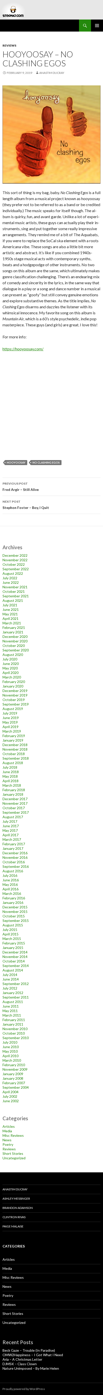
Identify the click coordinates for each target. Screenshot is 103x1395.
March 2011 (11, 1015)
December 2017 (15, 799)
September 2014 (15, 965)
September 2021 (15, 596)
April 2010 (10, 1056)
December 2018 (15, 745)
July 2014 (9, 974)
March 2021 (11, 623)
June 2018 (10, 772)
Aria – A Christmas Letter (22, 1359)
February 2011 (13, 1020)
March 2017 (11, 839)
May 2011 (10, 1011)
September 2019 (15, 704)
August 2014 (12, 970)
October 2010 (13, 1033)
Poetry (7, 1144)
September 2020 (15, 650)
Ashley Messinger (16, 1198)
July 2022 (9, 578)
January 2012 (12, 993)
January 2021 (12, 632)
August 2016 (12, 871)
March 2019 (11, 731)
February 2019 (13, 736)
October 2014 (13, 961)
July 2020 (9, 659)
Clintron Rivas (14, 1217)
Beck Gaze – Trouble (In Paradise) (28, 1350)
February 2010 (13, 1065)
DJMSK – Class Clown (19, 1364)
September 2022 (15, 569)
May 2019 (10, 722)
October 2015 (13, 916)
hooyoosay (16, 462)
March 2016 (11, 893)
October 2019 (13, 700)
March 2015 (11, 938)
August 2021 (12, 600)
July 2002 (9, 1096)
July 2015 (9, 929)
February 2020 (13, 681)
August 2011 (12, 1002)
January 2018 (12, 794)
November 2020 (15, 641)
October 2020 (13, 645)
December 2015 (15, 907)
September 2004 (15, 1087)
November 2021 (15, 587)
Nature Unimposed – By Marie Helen (30, 1368)
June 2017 (10, 826)
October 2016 (13, 862)
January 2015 (12, 947)
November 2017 (15, 803)
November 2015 (15, 911)
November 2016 (15, 857)
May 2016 (10, 884)
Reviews (9, 45)
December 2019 (15, 690)
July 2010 (9, 1042)
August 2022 (12, 573)
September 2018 (15, 758)
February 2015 (13, 943)
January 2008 (12, 1078)
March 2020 (11, 677)
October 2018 (13, 754)
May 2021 (10, 614)
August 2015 (12, 925)
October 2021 (13, 591)
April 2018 (10, 781)
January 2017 (12, 848)
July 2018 (9, 767)
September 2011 (15, 997)
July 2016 (9, 875)
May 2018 (10, 776)
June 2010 (10, 1047)
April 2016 (10, 889)
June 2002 (10, 1101)
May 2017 (10, 830)
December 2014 (15, 952)
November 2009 (15, 1069)
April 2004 (10, 1092)
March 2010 (11, 1060)
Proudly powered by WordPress (23, 1389)
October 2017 (13, 808)
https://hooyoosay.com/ (23, 348)
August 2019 (12, 709)
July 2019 (9, 713)
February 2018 (13, 790)
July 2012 (9, 988)
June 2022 (10, 582)
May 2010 (10, 1051)
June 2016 (10, 880)
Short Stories (12, 1153)
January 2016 (12, 902)
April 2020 (10, 672)
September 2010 (15, 1038)
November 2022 (15, 560)
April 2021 (10, 618)
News (7, 1140)
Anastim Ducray (51, 73)
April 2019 (10, 727)
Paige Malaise (13, 1226)
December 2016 (15, 853)
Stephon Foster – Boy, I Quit (25, 505)
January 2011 (12, 1024)
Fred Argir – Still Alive (20, 487)
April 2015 (10, 934)
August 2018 (12, 763)
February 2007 (13, 1083)
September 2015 (15, 920)
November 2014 (15, 956)
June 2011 (10, 1006)
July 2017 (9, 821)
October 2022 (13, 564)
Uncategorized (14, 1158)
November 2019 (15, 695)
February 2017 (13, 844)
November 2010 (15, 1029)
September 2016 (15, 866)
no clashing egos (46, 462)
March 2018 (11, 785)
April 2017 (10, 835)
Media (7, 1131)
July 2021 (9, 605)
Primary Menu (97, 26)
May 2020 (10, 668)
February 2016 (13, 898)
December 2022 (15, 555)
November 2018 (15, 749)
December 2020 (15, 636)
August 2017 (12, 817)
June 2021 (10, 609)
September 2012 (15, 984)
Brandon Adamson (17, 1208)
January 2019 (12, 740)
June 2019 (10, 718)
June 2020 (10, 663)
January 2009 (12, 1074)
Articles (8, 1126)
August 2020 (12, 654)
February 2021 (13, 627)
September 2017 (15, 812)
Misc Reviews (13, 1135)
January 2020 (12, 686)
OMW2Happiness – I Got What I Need (32, 1355)
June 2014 (10, 979)
